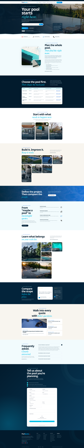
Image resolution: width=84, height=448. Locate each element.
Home (37, 2)
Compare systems (50, 328)
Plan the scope (50, 334)
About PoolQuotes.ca (52, 440)
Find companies (51, 2)
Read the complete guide (26, 334)
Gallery (48, 2)
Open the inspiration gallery (54, 239)
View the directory (59, 437)
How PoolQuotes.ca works (49, 71)
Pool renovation (45, 434)
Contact (51, 441)
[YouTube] (25, 443)
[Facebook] (23, 443)
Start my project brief (52, 195)
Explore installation (53, 152)
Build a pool (40, 2)
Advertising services (60, 0)
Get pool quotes (59, 2)
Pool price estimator (52, 434)
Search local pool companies (51, 0)
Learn (54, 2)
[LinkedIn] (27, 443)
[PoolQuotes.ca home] (25, 2)
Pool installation (38, 434)
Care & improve (44, 2)
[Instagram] (22, 443)
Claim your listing (56, 0)
